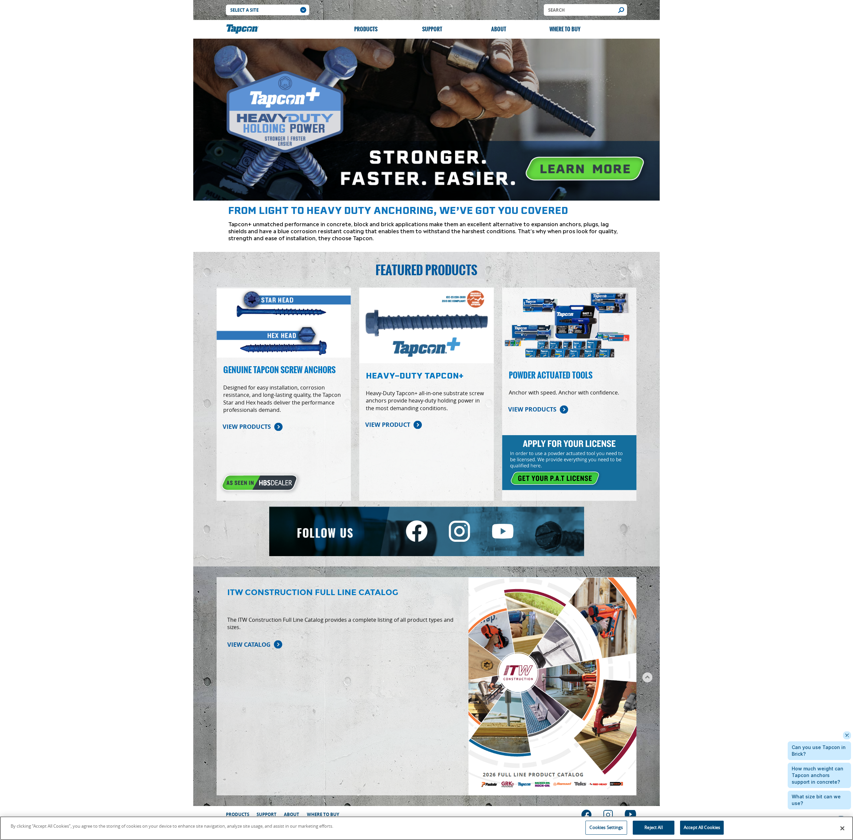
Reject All (653, 827)
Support (432, 29)
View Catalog (249, 644)
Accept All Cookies (702, 827)
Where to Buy (564, 29)
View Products (247, 427)
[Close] (842, 828)
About (498, 29)
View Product (387, 425)
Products (366, 29)
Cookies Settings (606, 827)
